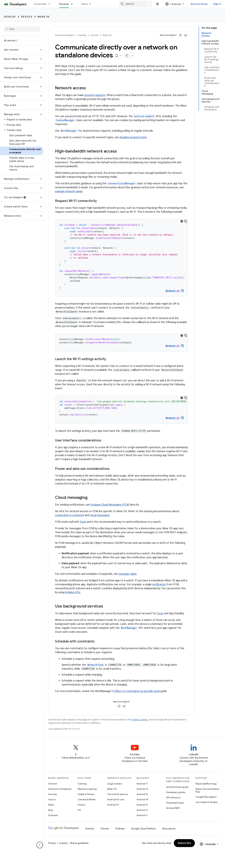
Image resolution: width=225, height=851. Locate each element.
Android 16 (142, 788)
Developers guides (175, 792)
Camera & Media (86, 799)
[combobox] (135, 4)
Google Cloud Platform (143, 828)
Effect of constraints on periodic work (137, 691)
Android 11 (142, 815)
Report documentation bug (207, 790)
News (51, 804)
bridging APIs (72, 592)
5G (79, 809)
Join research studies (206, 802)
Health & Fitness (86, 794)
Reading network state (133, 137)
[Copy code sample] (186, 221)
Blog (50, 809)
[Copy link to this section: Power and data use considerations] (113, 469)
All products (168, 828)
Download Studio (175, 802)
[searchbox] (22, 29)
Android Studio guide (177, 786)
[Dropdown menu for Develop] (73, 4)
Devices (26, 16)
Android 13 (142, 804)
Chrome (104, 828)
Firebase (120, 828)
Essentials (40, 3)
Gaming (82, 783)
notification (159, 584)
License (63, 843)
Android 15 (142, 794)
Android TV (113, 804)
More (85, 3)
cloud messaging (99, 515)
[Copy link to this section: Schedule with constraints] (98, 642)
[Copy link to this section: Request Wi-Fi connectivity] (100, 201)
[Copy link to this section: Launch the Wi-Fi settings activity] (109, 359)
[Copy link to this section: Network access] (89, 88)
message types (127, 574)
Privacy (81, 804)
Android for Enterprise (59, 788)
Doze (83, 522)
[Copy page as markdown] (127, 55)
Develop (64, 3)
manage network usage (69, 191)
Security (52, 794)
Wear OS (44, 16)
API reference (173, 797)
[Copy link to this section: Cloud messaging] (90, 498)
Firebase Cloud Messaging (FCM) (109, 504)
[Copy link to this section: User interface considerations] (104, 441)
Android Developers (64, 35)
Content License (139, 719)
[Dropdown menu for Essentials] (50, 4)
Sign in (217, 3)
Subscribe (184, 843)
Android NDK (173, 808)
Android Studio (199, 3)
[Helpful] (180, 35)
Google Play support (206, 796)
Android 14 (142, 799)
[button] (19, 49)
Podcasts (53, 815)
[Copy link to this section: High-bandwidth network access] (120, 152)
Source (52, 799)
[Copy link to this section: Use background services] (106, 607)
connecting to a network (69, 515)
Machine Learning (87, 788)
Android (52, 783)
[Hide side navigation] (39, 845)
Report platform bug (206, 783)
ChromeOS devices (117, 794)
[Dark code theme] (182, 221)
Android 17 (142, 783)
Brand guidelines (79, 843)
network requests (94, 95)
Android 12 (142, 809)
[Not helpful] (185, 35)
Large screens (114, 783)
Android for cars (115, 799)
